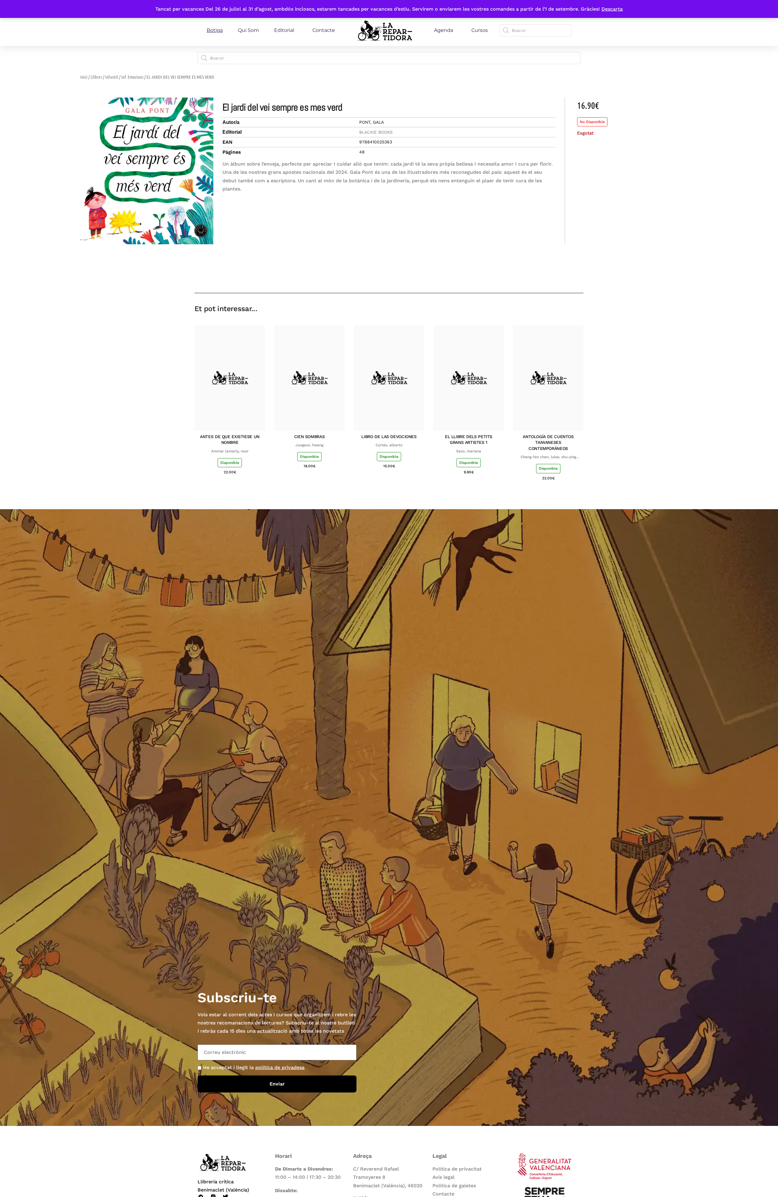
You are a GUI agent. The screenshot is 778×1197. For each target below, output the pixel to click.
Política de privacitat (457, 1169)
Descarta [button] (612, 9)
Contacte (323, 30)
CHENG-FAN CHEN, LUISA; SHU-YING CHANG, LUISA (548, 457)
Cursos (479, 30)
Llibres (96, 77)
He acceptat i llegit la (254, 1067)
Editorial (284, 30)
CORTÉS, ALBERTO (389, 445)
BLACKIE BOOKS (376, 132)
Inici (84, 77)
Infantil (111, 77)
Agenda (443, 30)
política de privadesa (280, 1067)
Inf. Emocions (132, 77)
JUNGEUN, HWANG (309, 445)
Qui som (248, 30)
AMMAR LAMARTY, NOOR (230, 451)
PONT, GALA (371, 122)
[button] (535, 275)
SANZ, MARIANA (468, 451)
